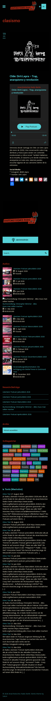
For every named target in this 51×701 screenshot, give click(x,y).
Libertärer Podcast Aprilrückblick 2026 (27, 316)
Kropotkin (36, 463)
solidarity (23, 475)
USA (36, 480)
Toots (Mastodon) (14, 489)
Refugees (15, 471)
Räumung (15, 475)
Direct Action (42, 451)
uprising (30, 480)
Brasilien (13, 451)
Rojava (41, 471)
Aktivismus (7, 446)
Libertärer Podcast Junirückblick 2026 (27, 279)
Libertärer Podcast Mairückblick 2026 (27, 289)
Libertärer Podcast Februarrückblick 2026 (29, 336)
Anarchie (16, 446)
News (32, 467)
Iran (23, 463)
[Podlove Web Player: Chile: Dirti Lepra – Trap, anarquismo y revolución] (29, 115)
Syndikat (15, 480)
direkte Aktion (8, 455)
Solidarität (32, 475)
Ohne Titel (7, 494)
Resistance (33, 471)
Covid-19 (33, 451)
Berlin (5, 451)
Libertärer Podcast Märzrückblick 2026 (28, 326)
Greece (5, 463)
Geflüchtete (7, 459)
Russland (6, 475)
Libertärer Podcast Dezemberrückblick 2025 (30, 357)
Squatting (6, 480)
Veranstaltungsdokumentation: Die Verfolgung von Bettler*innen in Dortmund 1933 (29, 369)
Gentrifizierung (32, 459)
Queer (44, 467)
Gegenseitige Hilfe (19, 459)
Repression (24, 471)
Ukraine (23, 480)
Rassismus (6, 471)
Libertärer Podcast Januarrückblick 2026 (28, 347)
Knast (29, 463)
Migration (6, 467)
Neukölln (25, 467)
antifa (34, 446)
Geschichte (43, 459)
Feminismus (36, 455)
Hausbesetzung (15, 463)
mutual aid (16, 467)
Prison (38, 467)
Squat (40, 475)
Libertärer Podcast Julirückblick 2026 (27, 268)
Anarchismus (25, 446)
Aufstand (41, 446)
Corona (25, 451)
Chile (19, 451)
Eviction (18, 455)
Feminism (26, 455)
